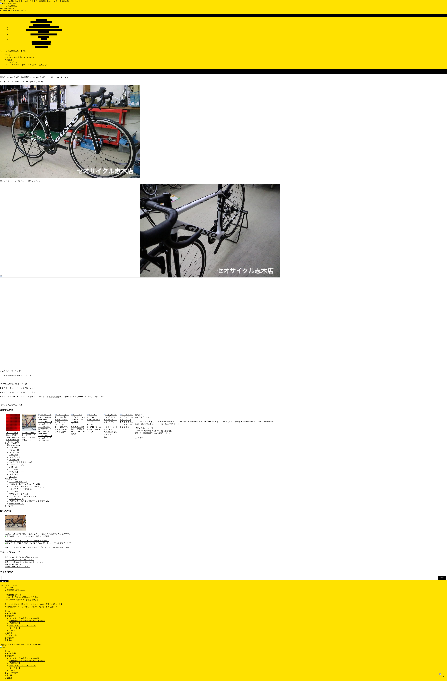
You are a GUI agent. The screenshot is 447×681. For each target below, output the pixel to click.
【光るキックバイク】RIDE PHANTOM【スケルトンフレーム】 (110, 432)
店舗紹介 (8, 633)
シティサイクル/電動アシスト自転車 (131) (26, 486)
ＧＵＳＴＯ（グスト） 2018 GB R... (19, 560)
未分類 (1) (9, 506)
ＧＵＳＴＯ (139, 417)
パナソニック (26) (16, 465)
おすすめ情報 (10, 613)
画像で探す (9, 638)
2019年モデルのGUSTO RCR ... (17, 567)
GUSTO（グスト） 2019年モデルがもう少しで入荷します (61, 428)
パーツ (44, 39)
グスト (148, 417)
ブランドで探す (11, 635)
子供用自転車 (43, 32)
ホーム (7, 611)
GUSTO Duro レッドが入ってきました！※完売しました (29, 436)
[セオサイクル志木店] (9, 4)
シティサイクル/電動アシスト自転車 (44, 27)
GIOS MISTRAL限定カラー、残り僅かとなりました (158, 424)
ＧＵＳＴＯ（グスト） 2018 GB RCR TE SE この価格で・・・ (78, 430)
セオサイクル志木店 (18, 645)
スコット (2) (14, 460)
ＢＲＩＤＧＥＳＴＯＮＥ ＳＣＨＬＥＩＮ (126, 424)
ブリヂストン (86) (16, 472)
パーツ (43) (13, 491)
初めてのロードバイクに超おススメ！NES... (23, 557)
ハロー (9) (13, 467)
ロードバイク (43, 37)
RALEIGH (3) (14, 445)
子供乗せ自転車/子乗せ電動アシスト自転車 (44, 30)
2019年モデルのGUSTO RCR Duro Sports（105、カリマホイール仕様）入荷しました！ (45, 435)
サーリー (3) (14, 452)
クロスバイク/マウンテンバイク (43, 34)
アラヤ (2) (13, 447)
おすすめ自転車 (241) (18, 482)
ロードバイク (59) (16, 499)
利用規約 (8, 640)
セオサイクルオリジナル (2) (20, 462)
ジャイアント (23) (16, 457)
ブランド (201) (11, 443)
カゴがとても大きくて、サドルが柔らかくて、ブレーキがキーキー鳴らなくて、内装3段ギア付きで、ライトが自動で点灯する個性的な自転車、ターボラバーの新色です (206, 421)
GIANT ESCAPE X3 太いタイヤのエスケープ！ (94, 428)
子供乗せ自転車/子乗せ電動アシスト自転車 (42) (29, 501)
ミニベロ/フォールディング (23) (22, 496)
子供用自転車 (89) (16, 504)
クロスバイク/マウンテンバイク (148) (24, 484)
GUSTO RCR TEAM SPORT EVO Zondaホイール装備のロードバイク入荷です (12, 439)
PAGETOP (4, 581)
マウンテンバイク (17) (18, 494)
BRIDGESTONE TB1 (13, 564)
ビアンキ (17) (14, 469)
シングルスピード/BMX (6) (20, 489)
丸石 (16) (13, 477)
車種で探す (9, 616)
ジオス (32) (13, 455)
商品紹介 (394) (11, 479)
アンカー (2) (14, 450)
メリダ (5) (13, 474)
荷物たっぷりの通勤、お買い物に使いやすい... (24, 562)
